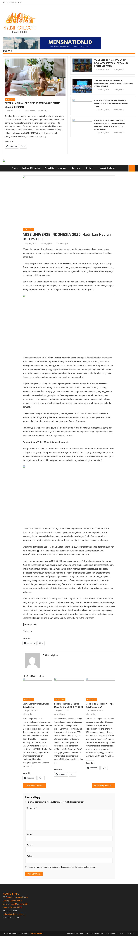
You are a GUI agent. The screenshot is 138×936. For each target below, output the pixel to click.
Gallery (89, 168)
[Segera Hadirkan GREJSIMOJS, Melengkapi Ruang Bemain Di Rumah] (35, 77)
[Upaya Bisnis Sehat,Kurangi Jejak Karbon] (37, 687)
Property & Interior (107, 168)
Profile (15, 168)
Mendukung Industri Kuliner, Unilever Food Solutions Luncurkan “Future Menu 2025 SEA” (104, 786)
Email (30, 845)
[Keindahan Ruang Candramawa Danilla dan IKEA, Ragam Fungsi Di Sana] (82, 106)
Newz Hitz (28, 229)
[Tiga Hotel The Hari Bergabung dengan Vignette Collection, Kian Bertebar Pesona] (82, 65)
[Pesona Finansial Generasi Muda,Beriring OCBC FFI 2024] (69, 687)
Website (30, 856)
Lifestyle (10, 99)
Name (30, 834)
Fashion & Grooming (31, 168)
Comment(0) (43, 111)
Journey (62, 168)
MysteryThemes (36, 933)
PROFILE (130, 933)
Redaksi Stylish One (75, 933)
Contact (121, 933)
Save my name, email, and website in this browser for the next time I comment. (62, 867)
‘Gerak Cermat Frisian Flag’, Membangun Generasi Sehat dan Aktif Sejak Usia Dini (113, 83)
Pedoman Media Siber (94, 933)
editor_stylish (30, 111)
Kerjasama (110, 933)
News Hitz (49, 168)
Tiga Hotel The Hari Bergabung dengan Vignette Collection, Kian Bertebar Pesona (111, 63)
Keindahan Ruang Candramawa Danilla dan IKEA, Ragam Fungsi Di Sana (111, 104)
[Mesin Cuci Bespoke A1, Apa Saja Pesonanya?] (100, 687)
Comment (32, 808)
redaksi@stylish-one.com (13, 914)
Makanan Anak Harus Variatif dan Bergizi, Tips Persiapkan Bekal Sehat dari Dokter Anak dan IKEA (36, 786)
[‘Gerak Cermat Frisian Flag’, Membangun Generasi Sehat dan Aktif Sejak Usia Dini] (82, 86)
